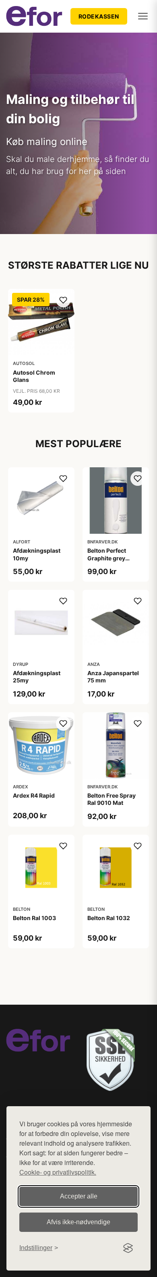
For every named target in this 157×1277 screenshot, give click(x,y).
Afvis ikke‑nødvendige (78, 1222)
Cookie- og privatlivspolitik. (57, 1172)
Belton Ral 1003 (34, 917)
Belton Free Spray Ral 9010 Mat (111, 799)
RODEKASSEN (98, 16)
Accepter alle (78, 1196)
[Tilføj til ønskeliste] (63, 300)
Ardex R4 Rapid (34, 795)
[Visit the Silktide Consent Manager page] (128, 1248)
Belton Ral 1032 (108, 917)
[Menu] (143, 16)
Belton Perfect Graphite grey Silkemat (106, 557)
